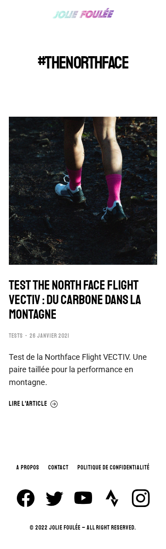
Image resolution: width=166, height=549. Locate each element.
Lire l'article (28, 404)
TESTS (16, 335)
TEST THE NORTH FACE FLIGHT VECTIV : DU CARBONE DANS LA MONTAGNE (75, 300)
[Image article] (83, 191)
